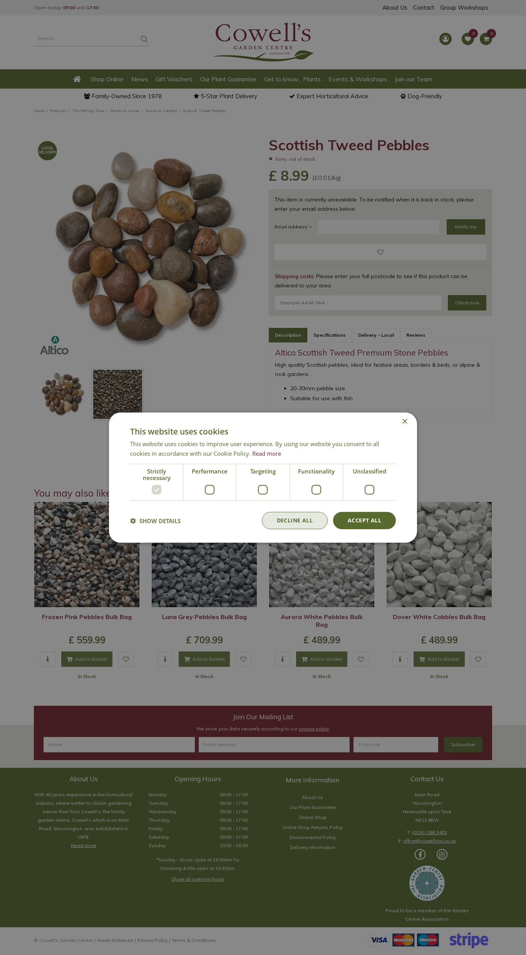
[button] (155, 520)
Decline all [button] (295, 520)
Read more (266, 453)
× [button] (404, 421)
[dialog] (263, 477)
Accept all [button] (364, 520)
